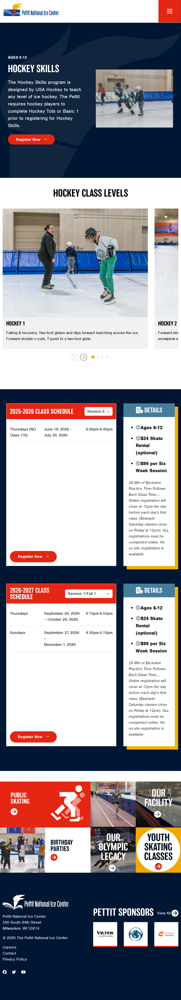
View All (164, 913)
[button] (83, 357)
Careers (9, 947)
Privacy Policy (15, 959)
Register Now (28, 139)
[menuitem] (45, 947)
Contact (9, 953)
